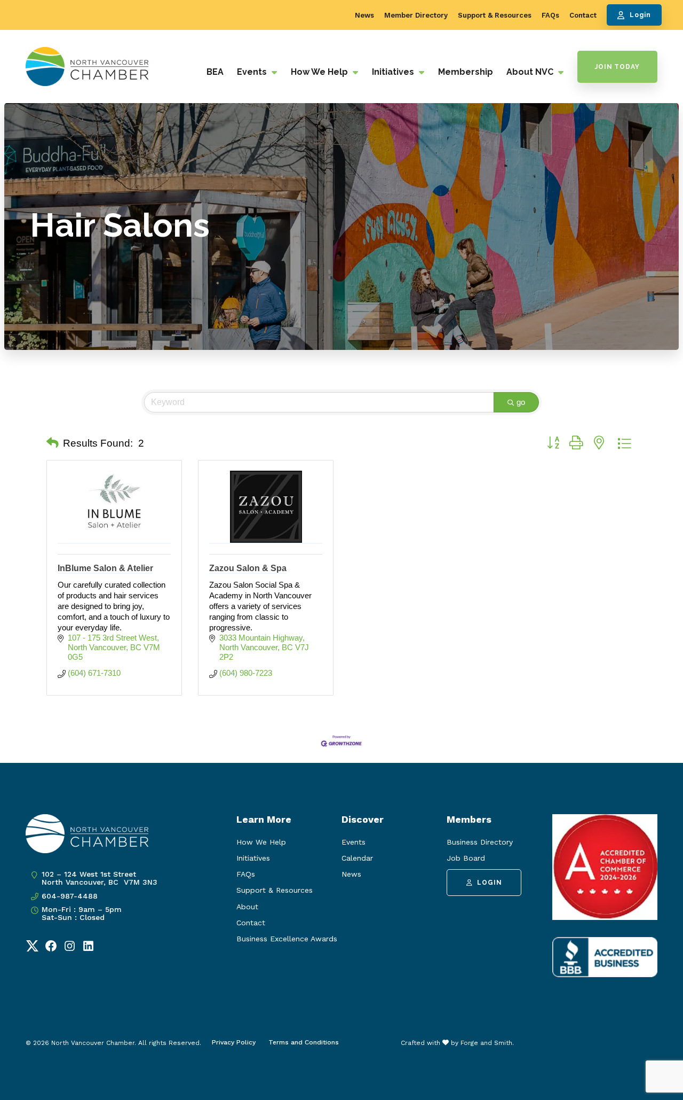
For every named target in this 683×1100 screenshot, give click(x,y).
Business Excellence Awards (286, 938)
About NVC (530, 72)
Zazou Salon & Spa (248, 568)
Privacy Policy (234, 1042)
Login (640, 15)
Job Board (466, 858)
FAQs (550, 15)
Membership (465, 72)
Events (253, 72)
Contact (583, 15)
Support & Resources (494, 15)
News (364, 15)
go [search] (521, 402)
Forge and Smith (486, 1043)
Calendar (357, 858)
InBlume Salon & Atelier (105, 568)
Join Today (617, 67)
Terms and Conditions (303, 1042)
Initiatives (394, 72)
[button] (52, 443)
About (247, 906)
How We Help (320, 72)
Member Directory (416, 15)
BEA (215, 72)
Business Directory (480, 842)
